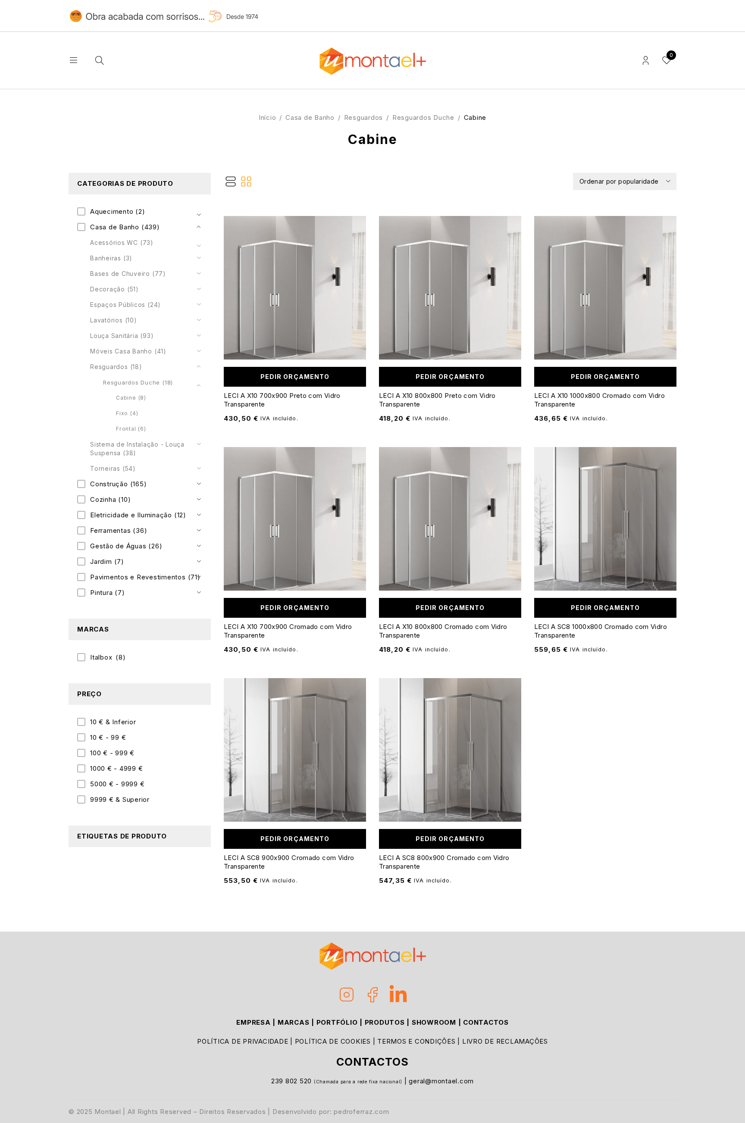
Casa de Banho (310, 117)
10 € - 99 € (108, 737)
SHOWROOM (434, 1022)
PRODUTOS (385, 1022)
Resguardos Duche (423, 117)
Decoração (114, 289)
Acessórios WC (121, 242)
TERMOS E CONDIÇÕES (416, 1041)
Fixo (127, 413)
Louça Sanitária (121, 335)
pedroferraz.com (361, 1111)
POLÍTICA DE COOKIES (333, 1041)
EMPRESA (253, 1022)
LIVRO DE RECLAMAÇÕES (505, 1041)
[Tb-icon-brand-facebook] (372, 994)
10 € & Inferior (113, 722)
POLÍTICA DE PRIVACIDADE (242, 1041)
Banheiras (111, 258)
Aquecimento (117, 211)
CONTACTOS (486, 1022)
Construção (118, 484)
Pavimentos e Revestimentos (145, 577)
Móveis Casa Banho (128, 351)
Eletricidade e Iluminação (138, 515)
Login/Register (645, 60)
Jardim (107, 561)
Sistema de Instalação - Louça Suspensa (137, 449)
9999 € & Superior (120, 799)
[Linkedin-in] (398, 994)
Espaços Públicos (125, 304)
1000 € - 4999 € (116, 768)
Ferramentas (118, 530)
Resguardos (363, 117)
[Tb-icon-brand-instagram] (347, 994)
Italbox (107, 657)
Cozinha (110, 499)
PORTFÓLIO (337, 1022)
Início (267, 117)
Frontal (131, 428)
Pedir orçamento (294, 376)
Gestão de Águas (126, 546)
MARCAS (294, 1022)
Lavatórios (113, 320)
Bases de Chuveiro (128, 273)
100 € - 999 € (112, 753)
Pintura (107, 592)
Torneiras (113, 468)
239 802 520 (292, 1081)
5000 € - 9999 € (117, 784)
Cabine (131, 397)
